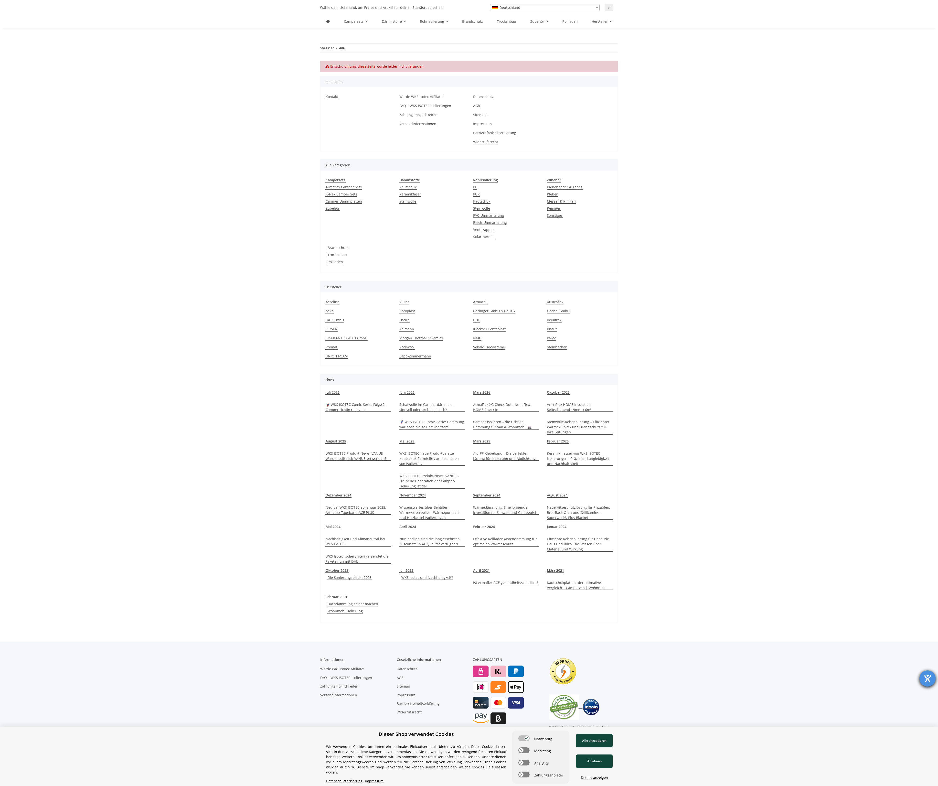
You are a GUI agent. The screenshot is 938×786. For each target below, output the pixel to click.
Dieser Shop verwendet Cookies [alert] (416, 734)
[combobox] (545, 7)
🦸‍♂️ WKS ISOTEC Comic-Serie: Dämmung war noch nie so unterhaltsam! (431, 424)
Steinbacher (557, 347)
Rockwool (407, 347)
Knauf (552, 329)
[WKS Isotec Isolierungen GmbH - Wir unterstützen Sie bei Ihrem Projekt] (328, 21)
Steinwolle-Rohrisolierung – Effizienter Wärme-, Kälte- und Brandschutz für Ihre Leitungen (578, 427)
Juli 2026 (333, 392)
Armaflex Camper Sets (344, 187)
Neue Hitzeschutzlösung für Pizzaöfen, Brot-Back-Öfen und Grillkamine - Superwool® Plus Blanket (578, 512)
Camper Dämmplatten (344, 201)
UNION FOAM (337, 356)
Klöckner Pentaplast (489, 329)
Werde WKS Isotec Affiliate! (421, 96)
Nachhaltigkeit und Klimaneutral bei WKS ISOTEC (355, 541)
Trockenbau (337, 254)
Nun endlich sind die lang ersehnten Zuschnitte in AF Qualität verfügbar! (429, 541)
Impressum (482, 123)
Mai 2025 (406, 441)
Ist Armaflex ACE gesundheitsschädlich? (505, 582)
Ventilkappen (484, 229)
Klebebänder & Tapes (564, 187)
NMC (477, 338)
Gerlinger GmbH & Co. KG (494, 311)
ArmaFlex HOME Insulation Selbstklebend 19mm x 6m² (569, 407)
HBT (476, 320)
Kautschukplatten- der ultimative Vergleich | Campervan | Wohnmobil (577, 585)
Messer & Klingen (561, 201)
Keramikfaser (410, 194)
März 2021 (555, 570)
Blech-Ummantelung (490, 222)
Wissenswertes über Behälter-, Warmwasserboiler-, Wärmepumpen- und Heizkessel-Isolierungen (429, 512)
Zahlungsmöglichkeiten (418, 114)
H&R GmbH (335, 320)
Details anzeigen (594, 777)
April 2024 (407, 526)
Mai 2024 (333, 526)
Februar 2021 (336, 596)
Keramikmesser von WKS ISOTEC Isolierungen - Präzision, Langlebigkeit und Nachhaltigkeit (578, 458)
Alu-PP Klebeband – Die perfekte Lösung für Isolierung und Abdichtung (504, 456)
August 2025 (336, 441)
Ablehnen (594, 761)
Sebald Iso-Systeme (489, 347)
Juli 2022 (406, 570)
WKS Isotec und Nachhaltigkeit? (427, 577)
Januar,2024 (556, 526)
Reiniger (554, 208)
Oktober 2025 (558, 392)
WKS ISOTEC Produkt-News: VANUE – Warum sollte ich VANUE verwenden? (356, 456)
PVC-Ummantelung (488, 215)
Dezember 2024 (338, 495)
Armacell (480, 302)
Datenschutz (483, 96)
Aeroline (332, 302)
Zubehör (333, 208)
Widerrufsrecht (485, 142)
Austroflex (555, 302)
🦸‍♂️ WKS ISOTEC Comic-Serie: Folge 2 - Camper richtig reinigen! (356, 407)
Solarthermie (483, 236)
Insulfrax (554, 320)
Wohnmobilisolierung (345, 611)
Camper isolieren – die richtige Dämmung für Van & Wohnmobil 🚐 (502, 424)
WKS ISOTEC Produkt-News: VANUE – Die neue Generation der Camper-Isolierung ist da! (429, 481)
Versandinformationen (417, 123)
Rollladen (335, 261)
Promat (331, 347)
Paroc (551, 338)
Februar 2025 (558, 441)
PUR (476, 194)
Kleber (552, 194)
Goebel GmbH (558, 311)
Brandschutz (338, 247)
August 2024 (557, 495)
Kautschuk (407, 187)
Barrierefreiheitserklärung (494, 132)
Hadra (404, 320)
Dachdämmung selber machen (353, 604)
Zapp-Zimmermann (415, 356)
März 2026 (481, 392)
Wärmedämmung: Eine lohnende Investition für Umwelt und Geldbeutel (504, 510)
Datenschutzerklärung (344, 781)
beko (329, 311)
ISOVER (331, 329)
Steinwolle (407, 201)
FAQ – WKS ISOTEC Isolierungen (425, 105)
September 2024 (486, 495)
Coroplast (407, 311)
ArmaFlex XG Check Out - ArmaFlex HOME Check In (501, 407)
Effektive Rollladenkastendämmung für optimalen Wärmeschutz (505, 541)
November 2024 (412, 495)
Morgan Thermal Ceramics (421, 338)
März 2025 (481, 441)
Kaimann (406, 329)
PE (475, 187)
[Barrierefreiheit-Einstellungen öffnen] (927, 678)
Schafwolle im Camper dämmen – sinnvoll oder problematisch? (426, 407)
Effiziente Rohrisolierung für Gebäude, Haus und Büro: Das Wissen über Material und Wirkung (578, 544)
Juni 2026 (407, 392)
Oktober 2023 (337, 570)
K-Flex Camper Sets (341, 194)
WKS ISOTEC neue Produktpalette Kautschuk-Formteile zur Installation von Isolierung (429, 458)
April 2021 (481, 570)
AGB (476, 105)
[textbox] (544, 7)
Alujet (404, 302)
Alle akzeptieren (594, 740)
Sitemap (480, 114)
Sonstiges (555, 215)
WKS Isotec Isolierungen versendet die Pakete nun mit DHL (357, 559)
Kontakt (332, 96)
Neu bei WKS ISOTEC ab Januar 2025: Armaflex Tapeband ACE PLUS (356, 510)
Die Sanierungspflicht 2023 (350, 577)
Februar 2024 (484, 526)
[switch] (524, 738)
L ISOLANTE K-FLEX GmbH (346, 338)
